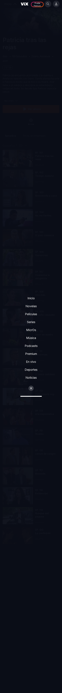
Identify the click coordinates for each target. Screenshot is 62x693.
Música (31, 338)
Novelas (31, 306)
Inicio (31, 298)
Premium (31, 354)
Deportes (31, 369)
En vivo (31, 361)
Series (31, 322)
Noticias (31, 377)
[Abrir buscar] (48, 4)
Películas (31, 314)
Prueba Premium (37, 4)
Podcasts (31, 346)
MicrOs (31, 330)
